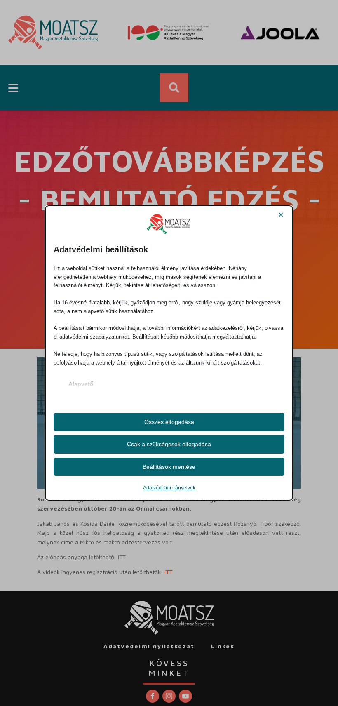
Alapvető (81, 384)
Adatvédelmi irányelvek (169, 488)
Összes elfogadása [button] (169, 422)
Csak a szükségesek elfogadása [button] (169, 444)
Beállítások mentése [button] (169, 467)
